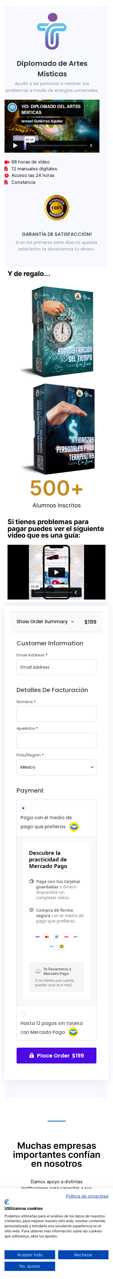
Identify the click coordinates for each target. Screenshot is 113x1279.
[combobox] (56, 767)
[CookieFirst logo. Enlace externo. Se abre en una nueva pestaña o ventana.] (7, 1202)
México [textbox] (27, 767)
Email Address (32, 655)
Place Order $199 (60, 1055)
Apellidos (27, 728)
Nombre (26, 702)
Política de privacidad (87, 1196)
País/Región (30, 755)
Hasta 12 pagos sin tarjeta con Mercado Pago (51, 1027)
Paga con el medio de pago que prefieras (46, 822)
